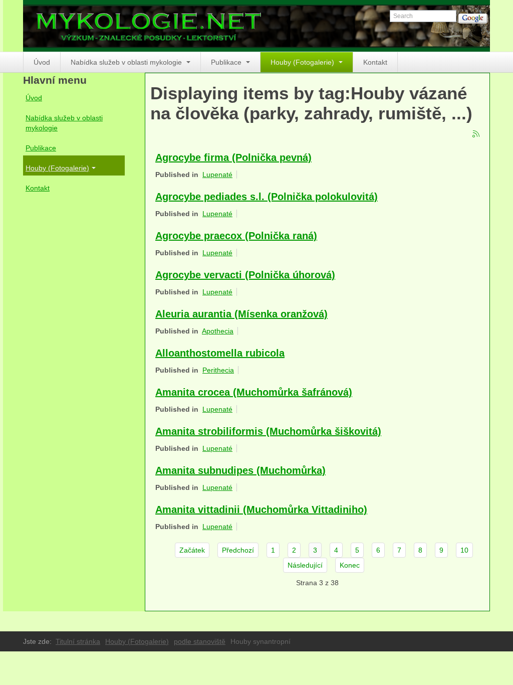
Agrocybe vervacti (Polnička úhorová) (245, 274)
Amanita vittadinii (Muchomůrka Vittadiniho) (261, 509)
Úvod (42, 62)
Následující (305, 565)
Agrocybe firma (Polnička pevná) (233, 157)
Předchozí (238, 550)
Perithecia (218, 370)
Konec (350, 565)
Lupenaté (217, 174)
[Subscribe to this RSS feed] (476, 134)
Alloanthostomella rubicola (220, 353)
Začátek (192, 550)
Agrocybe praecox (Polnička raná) (236, 235)
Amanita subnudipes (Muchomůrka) (240, 470)
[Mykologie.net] (256, 26)
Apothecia (217, 331)
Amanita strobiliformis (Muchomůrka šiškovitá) (268, 431)
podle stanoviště (199, 641)
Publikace (227, 62)
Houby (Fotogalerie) (303, 62)
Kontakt (375, 62)
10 (464, 550)
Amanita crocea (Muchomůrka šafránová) (253, 392)
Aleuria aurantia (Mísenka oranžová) (241, 313)
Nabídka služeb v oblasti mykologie (127, 62)
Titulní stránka (78, 641)
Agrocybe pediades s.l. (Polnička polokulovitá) (266, 196)
